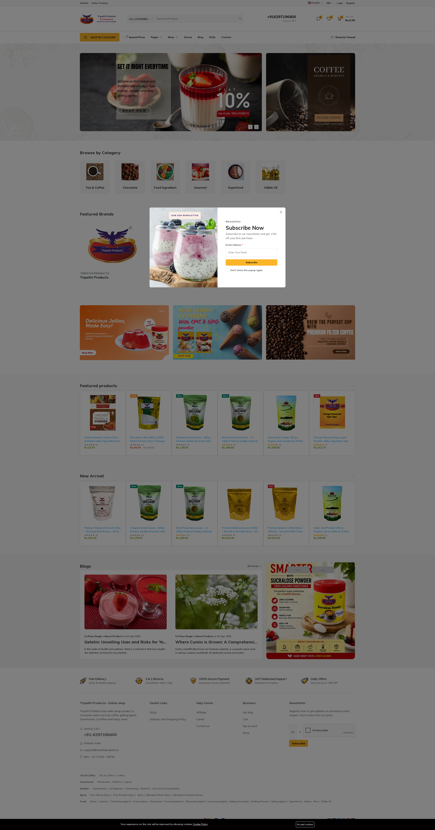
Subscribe (251, 262)
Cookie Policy (200, 824)
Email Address (234, 244)
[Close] (281, 212)
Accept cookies (305, 824)
